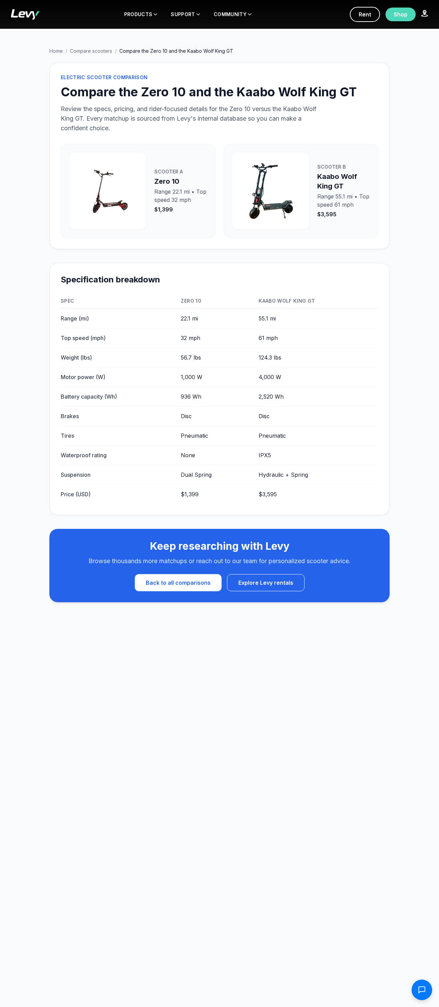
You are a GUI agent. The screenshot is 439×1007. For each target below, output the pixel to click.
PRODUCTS (138, 14)
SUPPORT (183, 14)
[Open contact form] (422, 990)
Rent (365, 14)
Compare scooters (91, 51)
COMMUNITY (230, 14)
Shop (400, 14)
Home (56, 51)
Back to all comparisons (178, 582)
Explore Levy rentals (265, 582)
